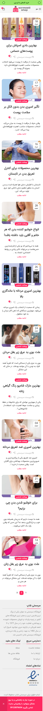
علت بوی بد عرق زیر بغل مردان (21, 352)
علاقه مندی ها (14, 653)
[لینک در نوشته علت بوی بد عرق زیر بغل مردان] (21, 335)
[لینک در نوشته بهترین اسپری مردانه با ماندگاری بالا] (21, 274)
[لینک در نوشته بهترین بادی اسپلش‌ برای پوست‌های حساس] (21, 29)
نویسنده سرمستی (24, 57)
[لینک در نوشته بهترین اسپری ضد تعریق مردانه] (21, 430)
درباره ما (36, 659)
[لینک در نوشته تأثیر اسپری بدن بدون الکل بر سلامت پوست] (21, 90)
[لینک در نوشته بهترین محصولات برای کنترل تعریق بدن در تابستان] (21, 151)
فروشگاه (16, 659)
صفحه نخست (34, 647)
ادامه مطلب (21, 72)
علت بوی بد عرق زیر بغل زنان (21, 564)
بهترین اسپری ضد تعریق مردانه (21, 447)
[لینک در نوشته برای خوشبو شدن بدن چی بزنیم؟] (21, 486)
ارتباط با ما (35, 653)
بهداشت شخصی (21, 39)
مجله (18, 647)
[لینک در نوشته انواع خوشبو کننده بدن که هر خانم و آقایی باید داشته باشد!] (21, 213)
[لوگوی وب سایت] (21, 9)
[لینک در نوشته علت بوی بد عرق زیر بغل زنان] (21, 547)
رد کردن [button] (3, 704)
